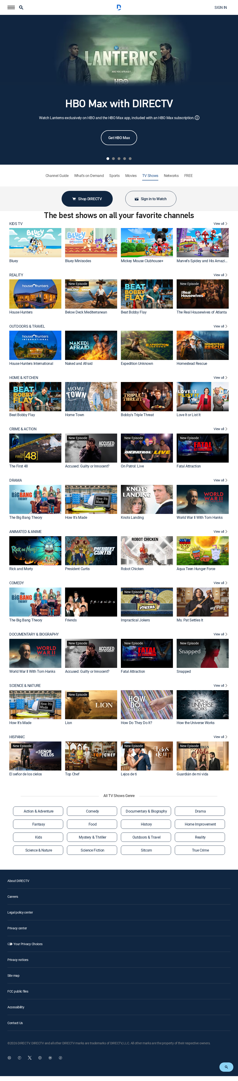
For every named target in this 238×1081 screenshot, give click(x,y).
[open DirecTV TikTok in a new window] (60, 1058)
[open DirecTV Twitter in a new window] (30, 1058)
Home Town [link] (74, 414)
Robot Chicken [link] (132, 568)
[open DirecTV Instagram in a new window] (40, 1058)
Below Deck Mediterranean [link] (86, 312)
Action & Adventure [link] (38, 811)
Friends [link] (71, 620)
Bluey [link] (13, 260)
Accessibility (15, 1007)
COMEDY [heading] (16, 583)
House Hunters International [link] (31, 363)
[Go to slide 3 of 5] (119, 158)
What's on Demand (89, 175)
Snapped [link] (184, 671)
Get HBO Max (119, 137)
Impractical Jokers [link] (135, 620)
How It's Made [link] (76, 517)
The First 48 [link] (18, 466)
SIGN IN (221, 7)
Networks (171, 175)
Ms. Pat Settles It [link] (190, 620)
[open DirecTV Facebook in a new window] (19, 1058)
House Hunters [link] (21, 312)
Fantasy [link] (38, 824)
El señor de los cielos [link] (25, 774)
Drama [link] (200, 811)
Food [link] (93, 824)
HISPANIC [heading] (17, 737)
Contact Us (15, 1023)
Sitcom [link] (146, 850)
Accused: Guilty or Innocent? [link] (87, 466)
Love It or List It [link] (188, 414)
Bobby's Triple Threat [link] (137, 414)
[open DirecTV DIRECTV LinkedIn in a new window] (9, 1058)
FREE (188, 175)
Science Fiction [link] (92, 850)
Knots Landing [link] (132, 517)
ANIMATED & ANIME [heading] (25, 531)
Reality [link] (200, 837)
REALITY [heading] (16, 275)
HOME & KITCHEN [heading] (23, 377)
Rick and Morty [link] (21, 568)
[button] (11, 7)
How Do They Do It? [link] (136, 722)
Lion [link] (68, 722)
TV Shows (150, 175)
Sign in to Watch (154, 198)
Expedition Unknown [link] (137, 363)
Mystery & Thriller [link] (92, 837)
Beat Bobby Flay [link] (133, 312)
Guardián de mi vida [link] (192, 774)
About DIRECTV (18, 881)
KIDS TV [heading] (16, 223)
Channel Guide (57, 175)
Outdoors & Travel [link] (146, 837)
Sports (114, 175)
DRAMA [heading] (15, 480)
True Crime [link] (200, 850)
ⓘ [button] (197, 117)
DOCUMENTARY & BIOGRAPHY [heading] (34, 634)
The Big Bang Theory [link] (25, 517)
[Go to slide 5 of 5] (130, 158)
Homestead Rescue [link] (192, 363)
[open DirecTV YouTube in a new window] (50, 1058)
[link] (35, 242)
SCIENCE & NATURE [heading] (25, 685)
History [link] (146, 824)
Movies (131, 175)
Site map (13, 975)
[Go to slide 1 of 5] (107, 158)
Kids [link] (38, 837)
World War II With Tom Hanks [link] (199, 517)
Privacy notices (17, 959)
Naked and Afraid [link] (79, 363)
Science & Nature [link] (38, 850)
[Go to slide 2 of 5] (113, 158)
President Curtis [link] (77, 568)
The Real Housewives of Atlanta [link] (202, 312)
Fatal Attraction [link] (189, 466)
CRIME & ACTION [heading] (22, 429)
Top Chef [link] (72, 774)
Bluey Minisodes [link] (78, 260)
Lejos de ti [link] (129, 774)
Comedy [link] (92, 811)
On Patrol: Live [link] (132, 466)
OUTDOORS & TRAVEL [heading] (27, 326)
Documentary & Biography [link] (146, 811)
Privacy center (17, 928)
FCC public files (17, 991)
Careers (12, 896)
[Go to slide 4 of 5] (124, 158)
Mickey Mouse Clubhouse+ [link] (142, 260)
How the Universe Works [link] (196, 722)
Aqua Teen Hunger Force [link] (196, 568)
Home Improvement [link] (200, 824)
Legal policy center (20, 912)
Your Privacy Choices (27, 944)
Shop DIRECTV (90, 198)
